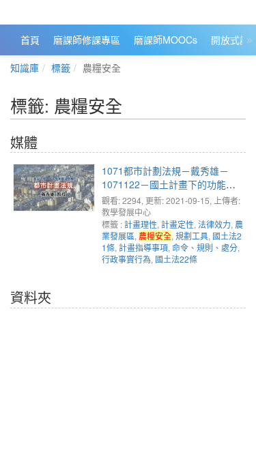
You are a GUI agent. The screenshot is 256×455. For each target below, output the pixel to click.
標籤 (60, 67)
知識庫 (24, 67)
